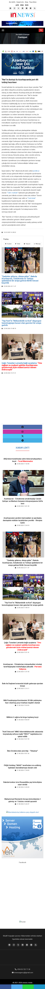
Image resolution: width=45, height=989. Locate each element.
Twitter (18, 243)
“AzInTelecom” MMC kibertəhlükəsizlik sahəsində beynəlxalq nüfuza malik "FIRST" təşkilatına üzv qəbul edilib (22, 734)
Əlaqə (26, 2)
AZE (17, 5)
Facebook (9, 243)
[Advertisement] (22, 401)
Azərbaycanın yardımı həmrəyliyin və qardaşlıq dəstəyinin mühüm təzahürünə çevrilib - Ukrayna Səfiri (22, 520)
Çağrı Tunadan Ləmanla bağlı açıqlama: (22, 366)
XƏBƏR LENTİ (22, 447)
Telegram (27, 243)
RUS (26, 5)
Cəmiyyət (26, 34)
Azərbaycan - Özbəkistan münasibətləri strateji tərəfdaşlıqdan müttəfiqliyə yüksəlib (22, 666)
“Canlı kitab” (31, 198)
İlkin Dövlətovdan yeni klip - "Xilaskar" (22, 751)
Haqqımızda (20, 2)
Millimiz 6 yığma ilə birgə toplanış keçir (23, 717)
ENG (22, 5)
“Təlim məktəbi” (12, 193)
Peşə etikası (32, 2)
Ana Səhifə (12, 2)
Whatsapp (37, 243)
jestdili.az (36, 171)
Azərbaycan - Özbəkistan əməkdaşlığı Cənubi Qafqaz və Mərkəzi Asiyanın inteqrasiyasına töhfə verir (22, 501)
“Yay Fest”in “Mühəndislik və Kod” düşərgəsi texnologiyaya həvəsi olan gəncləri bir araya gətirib (21, 323)
